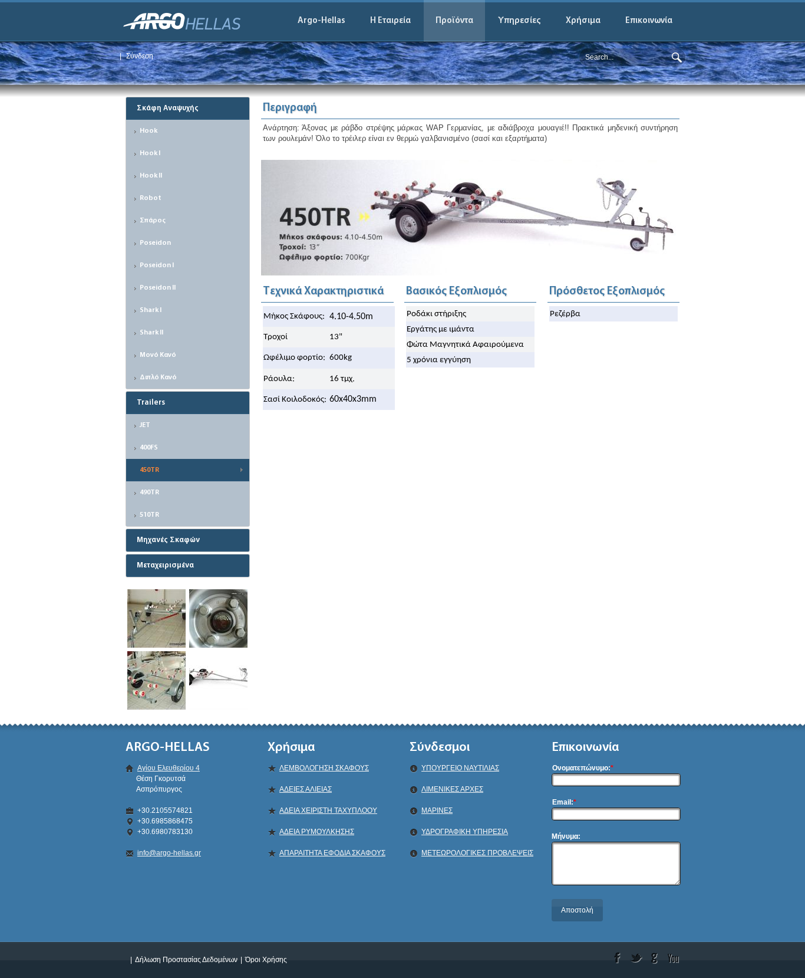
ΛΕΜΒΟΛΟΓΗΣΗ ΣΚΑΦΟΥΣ (324, 768)
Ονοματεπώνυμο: (582, 768)
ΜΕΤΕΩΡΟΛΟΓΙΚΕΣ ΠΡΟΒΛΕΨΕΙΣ (477, 853)
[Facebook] (617, 957)
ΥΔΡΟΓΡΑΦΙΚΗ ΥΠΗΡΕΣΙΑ (464, 832)
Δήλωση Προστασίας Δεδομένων (186, 960)
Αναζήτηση (676, 56)
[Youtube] (674, 957)
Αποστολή (577, 910)
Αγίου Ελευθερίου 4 (168, 768)
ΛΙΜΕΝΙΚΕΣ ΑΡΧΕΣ (452, 789)
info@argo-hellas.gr (169, 853)
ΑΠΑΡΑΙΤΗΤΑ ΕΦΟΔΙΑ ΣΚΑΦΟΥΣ (332, 853)
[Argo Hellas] (182, 21)
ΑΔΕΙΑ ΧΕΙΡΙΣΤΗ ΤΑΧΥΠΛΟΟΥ (328, 810)
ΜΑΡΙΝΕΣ (437, 810)
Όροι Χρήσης (266, 960)
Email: (564, 802)
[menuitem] (390, 21)
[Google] (655, 957)
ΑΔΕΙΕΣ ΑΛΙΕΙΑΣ (305, 789)
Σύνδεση (139, 56)
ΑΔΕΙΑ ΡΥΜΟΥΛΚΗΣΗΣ (316, 832)
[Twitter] (636, 957)
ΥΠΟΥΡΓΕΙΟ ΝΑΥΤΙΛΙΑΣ (460, 768)
